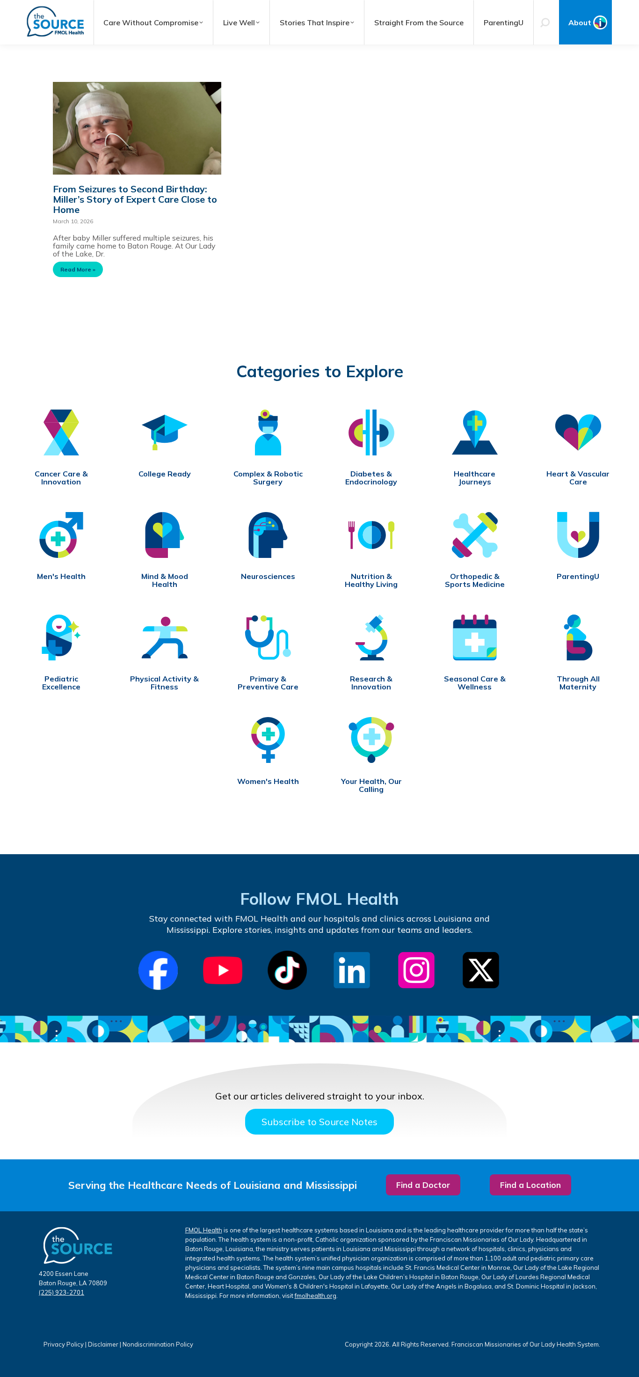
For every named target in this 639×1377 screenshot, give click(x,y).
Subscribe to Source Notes (319, 1122)
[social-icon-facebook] (158, 970)
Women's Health (268, 781)
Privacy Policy (64, 1344)
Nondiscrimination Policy (158, 1344)
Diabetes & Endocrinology (371, 478)
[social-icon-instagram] (416, 970)
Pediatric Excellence (61, 683)
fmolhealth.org (315, 1295)
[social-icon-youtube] (222, 970)
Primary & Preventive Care (268, 683)
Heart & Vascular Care (578, 478)
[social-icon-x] (481, 970)
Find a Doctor (423, 1185)
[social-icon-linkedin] (352, 970)
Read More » (77, 269)
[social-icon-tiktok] (287, 970)
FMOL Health (203, 1230)
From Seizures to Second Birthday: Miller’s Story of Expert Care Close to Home (135, 199)
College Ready (164, 474)
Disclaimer (103, 1344)
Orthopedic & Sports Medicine (475, 580)
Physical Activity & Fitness (164, 683)
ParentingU (578, 576)
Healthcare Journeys (474, 478)
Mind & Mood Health (164, 580)
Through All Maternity (578, 683)
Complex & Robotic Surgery (268, 478)
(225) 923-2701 (61, 1292)
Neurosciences (268, 576)
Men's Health (61, 576)
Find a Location (530, 1185)
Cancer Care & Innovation (61, 478)
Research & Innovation (371, 683)
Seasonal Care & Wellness (475, 683)
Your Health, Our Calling (371, 785)
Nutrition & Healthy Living (371, 580)
